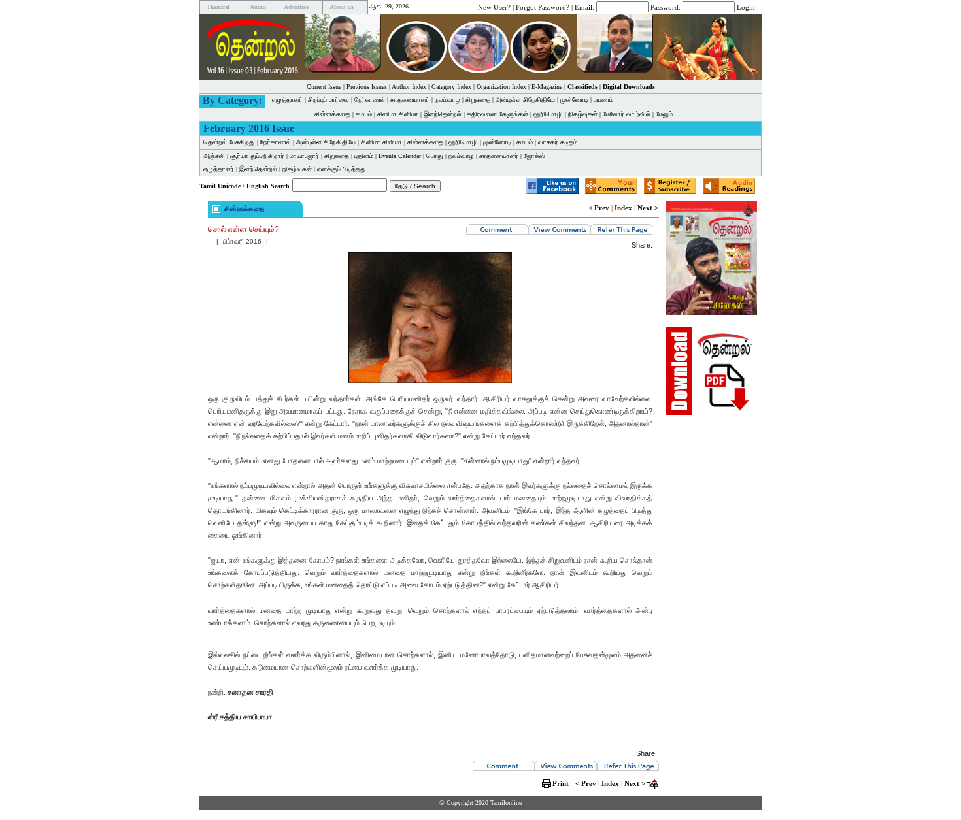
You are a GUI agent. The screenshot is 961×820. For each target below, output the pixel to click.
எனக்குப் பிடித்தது (341, 168)
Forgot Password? (542, 6)
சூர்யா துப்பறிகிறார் (257, 155)
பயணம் (603, 99)
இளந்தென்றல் (443, 114)
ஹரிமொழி (548, 114)
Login (746, 6)
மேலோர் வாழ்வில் (626, 114)
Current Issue (324, 86)
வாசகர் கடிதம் (557, 142)
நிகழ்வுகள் (583, 114)
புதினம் (363, 155)
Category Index (451, 86)
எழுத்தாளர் (287, 99)
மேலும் (664, 114)
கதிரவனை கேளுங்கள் (497, 114)
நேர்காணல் (369, 99)
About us (341, 6)
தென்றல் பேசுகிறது (229, 142)
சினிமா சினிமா (397, 114)
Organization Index (501, 86)
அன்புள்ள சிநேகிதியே (525, 99)
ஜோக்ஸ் (534, 155)
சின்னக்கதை (332, 114)
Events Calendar (400, 155)
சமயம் (364, 114)
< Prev (598, 208)
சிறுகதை (477, 99)
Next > (647, 208)
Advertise (296, 6)
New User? (494, 6)
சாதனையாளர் (410, 99)
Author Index (409, 86)
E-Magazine (546, 86)
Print (560, 783)
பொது (434, 155)
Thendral (218, 6)
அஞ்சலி (214, 155)
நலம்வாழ (447, 99)
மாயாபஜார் (304, 155)
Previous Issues (366, 86)
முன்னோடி (574, 99)
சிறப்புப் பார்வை (328, 99)
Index (623, 208)
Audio (258, 6)
